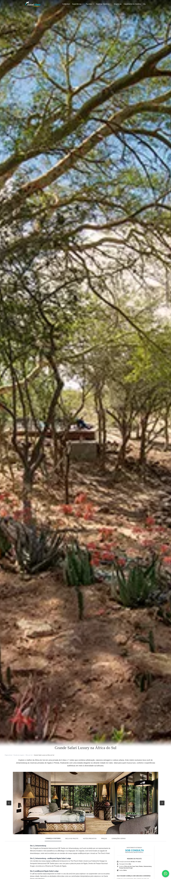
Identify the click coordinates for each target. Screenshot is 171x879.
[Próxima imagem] (162, 803)
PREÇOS (104, 838)
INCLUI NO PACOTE (71, 838)
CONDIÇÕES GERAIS (118, 838)
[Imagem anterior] (9, 803)
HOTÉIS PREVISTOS (89, 838)
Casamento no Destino (132, 4)
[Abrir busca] (144, 4)
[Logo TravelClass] (32, 4)
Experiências (77, 4)
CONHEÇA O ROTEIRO (53, 838)
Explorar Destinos (103, 4)
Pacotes (89, 4)
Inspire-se (117, 4)
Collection (66, 4)
